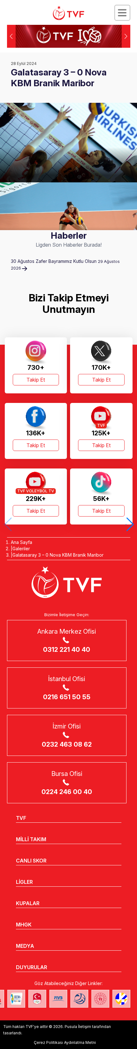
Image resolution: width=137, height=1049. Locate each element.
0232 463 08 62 (67, 744)
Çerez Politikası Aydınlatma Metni (65, 1042)
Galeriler (21, 548)
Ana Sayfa (21, 542)
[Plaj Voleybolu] (16, 999)
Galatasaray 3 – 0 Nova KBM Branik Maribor (58, 555)
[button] (126, 36)
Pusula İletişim (78, 1026)
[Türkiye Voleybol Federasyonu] (68, 13)
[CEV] (121, 999)
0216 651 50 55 (66, 697)
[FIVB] (58, 999)
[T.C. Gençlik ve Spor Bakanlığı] (100, 999)
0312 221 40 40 (66, 649)
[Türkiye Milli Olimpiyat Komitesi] (37, 999)
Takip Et (35, 380)
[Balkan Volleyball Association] (79, 999)
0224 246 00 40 (66, 792)
